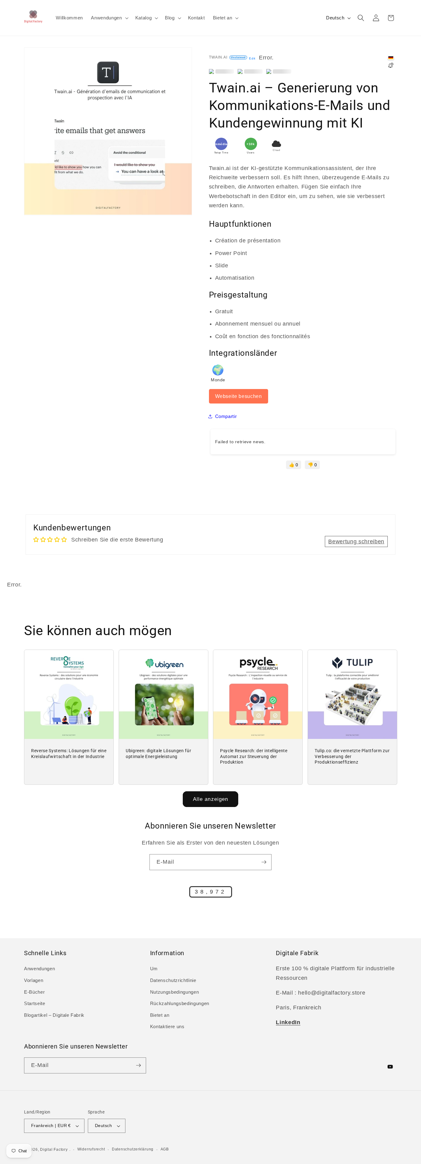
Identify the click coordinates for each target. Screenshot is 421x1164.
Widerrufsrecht (91, 1149)
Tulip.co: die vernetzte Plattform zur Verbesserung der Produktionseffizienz (352, 756)
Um (154, 968)
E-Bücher (34, 992)
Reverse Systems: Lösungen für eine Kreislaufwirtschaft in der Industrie (68, 753)
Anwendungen (39, 968)
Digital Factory (54, 1149)
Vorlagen (33, 980)
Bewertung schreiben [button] (356, 541)
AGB (165, 1149)
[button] (109, 18)
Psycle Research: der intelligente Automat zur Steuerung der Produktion (254, 756)
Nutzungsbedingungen (174, 992)
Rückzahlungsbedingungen (179, 1003)
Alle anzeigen (210, 799)
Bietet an (160, 1015)
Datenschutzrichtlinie (173, 980)
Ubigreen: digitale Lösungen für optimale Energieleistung (158, 753)
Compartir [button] (226, 416)
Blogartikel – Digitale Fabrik (54, 1015)
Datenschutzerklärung (132, 1149)
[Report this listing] (390, 66)
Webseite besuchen (238, 396)
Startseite (34, 1003)
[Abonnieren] (263, 862)
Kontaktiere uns (167, 1026)
